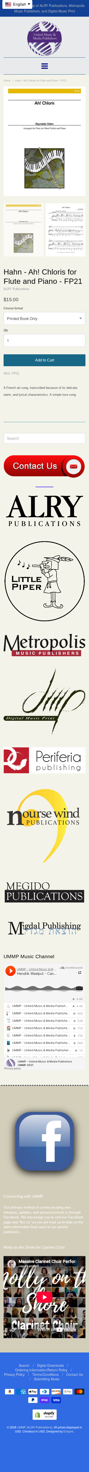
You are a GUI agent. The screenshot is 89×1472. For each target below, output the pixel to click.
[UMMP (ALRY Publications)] (44, 53)
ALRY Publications (16, 289)
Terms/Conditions (45, 1374)
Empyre (68, 1431)
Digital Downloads (50, 1365)
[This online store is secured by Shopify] (45, 1418)
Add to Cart (44, 360)
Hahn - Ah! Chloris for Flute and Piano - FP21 (41, 80)
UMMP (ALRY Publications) (34, 1427)
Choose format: (13, 308)
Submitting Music (47, 1379)
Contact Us (74, 1374)
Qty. (6, 330)
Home (7, 80)
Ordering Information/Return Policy (41, 1369)
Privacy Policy (14, 1374)
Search (24, 1365)
